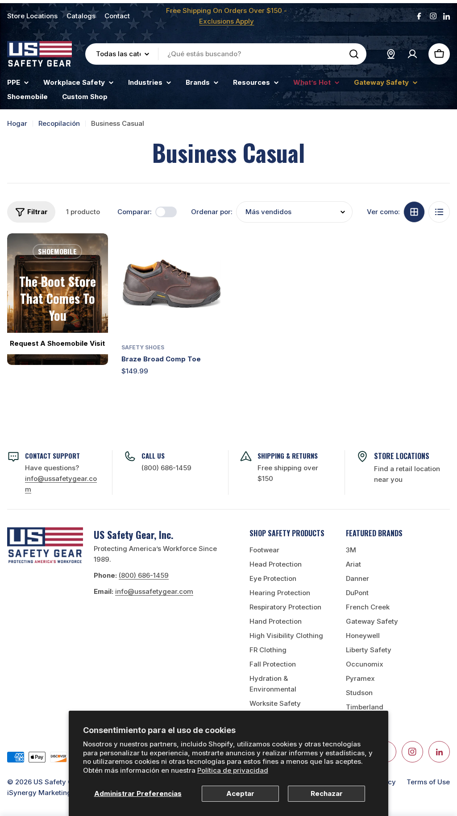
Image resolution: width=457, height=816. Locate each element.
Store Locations (32, 16)
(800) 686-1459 (166, 468)
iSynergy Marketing (39, 792)
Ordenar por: (212, 211)
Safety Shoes (142, 347)
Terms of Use (428, 782)
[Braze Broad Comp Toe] (171, 283)
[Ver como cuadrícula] (414, 212)
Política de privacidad (232, 770)
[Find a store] (391, 54)
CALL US (153, 455)
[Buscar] (354, 54)
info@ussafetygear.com (154, 591)
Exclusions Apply (226, 21)
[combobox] (225, 54)
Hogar (17, 123)
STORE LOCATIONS (401, 456)
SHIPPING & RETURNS (288, 455)
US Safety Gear (58, 782)
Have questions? (61, 478)
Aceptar (240, 793)
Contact (117, 16)
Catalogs (81, 16)
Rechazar (327, 793)
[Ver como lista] (439, 212)
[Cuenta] (412, 54)
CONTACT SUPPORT (52, 455)
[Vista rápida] (209, 253)
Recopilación (59, 123)
